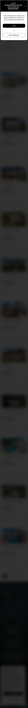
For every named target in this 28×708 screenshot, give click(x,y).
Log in (14, 26)
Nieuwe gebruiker (14, 35)
